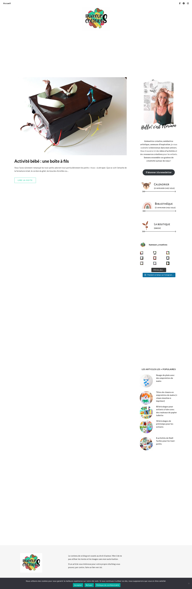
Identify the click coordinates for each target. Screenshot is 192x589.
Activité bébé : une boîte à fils (41, 161)
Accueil (7, 3)
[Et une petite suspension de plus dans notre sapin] (168, 263)
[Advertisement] (96, 52)
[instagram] (188, 3)
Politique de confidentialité (107, 585)
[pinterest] (184, 3)
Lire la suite (25, 180)
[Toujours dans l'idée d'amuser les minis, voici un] (154, 258)
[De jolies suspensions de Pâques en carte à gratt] (154, 252)
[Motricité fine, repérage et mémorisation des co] (141, 258)
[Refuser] (188, 583)
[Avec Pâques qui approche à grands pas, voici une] (168, 252)
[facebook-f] (180, 3)
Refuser (89, 585)
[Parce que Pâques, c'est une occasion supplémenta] (141, 252)
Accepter (78, 585)
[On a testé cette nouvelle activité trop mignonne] (168, 258)
